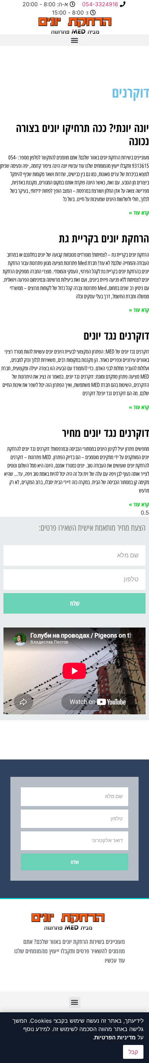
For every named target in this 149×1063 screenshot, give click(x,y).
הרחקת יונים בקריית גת (104, 238)
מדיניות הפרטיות (115, 1037)
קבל (133, 1051)
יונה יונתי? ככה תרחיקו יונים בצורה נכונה (82, 134)
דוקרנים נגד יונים (116, 335)
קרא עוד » (139, 212)
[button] (74, 40)
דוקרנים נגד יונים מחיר (105, 432)
